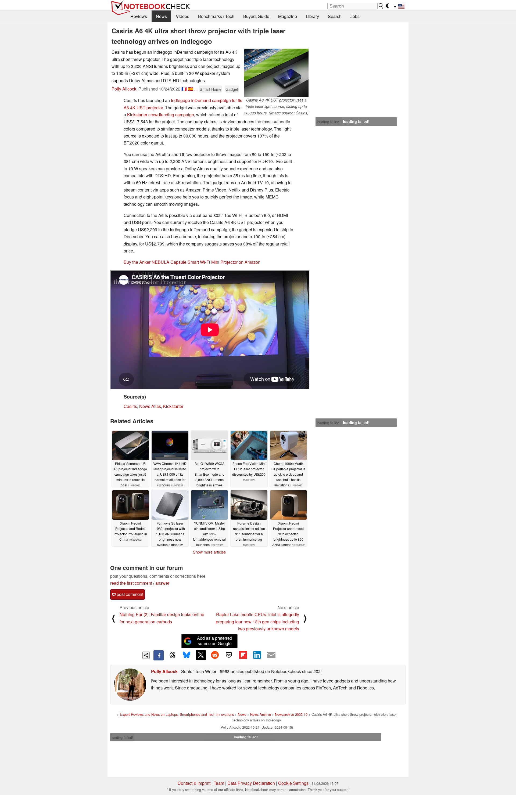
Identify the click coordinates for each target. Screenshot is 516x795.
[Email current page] (271, 655)
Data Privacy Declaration (251, 783)
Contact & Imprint (194, 783)
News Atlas (150, 406)
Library (312, 16)
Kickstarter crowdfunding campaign (160, 114)
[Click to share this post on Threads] (172, 655)
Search (335, 16)
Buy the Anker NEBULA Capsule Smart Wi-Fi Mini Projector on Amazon (192, 262)
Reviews (138, 16)
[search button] (381, 6)
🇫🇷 (184, 89)
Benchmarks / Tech (216, 16)
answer (162, 583)
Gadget (231, 89)
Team (219, 783)
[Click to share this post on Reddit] (215, 655)
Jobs (355, 16)
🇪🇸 (190, 89)
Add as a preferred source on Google (214, 641)
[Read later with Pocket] (229, 655)
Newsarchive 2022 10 (291, 714)
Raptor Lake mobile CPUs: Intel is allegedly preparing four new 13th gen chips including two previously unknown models (257, 621)
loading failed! (329, 121)
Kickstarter (173, 406)
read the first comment (131, 583)
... (196, 89)
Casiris (130, 406)
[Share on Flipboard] (243, 655)
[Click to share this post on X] (201, 655)
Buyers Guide (256, 16)
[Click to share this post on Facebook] (158, 655)
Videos (182, 16)
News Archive (260, 714)
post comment (129, 594)
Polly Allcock (124, 89)
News (161, 16)
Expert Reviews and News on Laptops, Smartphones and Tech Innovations (177, 714)
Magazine (287, 16)
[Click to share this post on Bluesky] (186, 655)
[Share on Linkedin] (257, 655)
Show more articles (209, 552)
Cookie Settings (293, 783)
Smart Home (210, 89)
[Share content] (146, 655)
